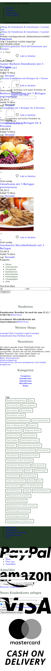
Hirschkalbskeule (14, 471)
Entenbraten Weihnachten (18, 420)
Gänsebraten (11, 267)
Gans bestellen (29, 435)
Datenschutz (11, 530)
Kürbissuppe (40, 471)
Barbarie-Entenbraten (16, 400)
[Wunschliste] (1, 81)
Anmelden (28, 584)
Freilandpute (11, 276)
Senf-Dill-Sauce (13, 491)
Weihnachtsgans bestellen (18, 511)
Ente (31, 400)
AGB (8, 537)
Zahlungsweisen (13, 535)
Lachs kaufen (12, 476)
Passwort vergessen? (10, 587)
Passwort (5, 581)
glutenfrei (11, 446)
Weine (8, 264)
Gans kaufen (12, 440)
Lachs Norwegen (29, 476)
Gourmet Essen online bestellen (20, 451)
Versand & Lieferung (15, 532)
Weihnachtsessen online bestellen (21, 506)
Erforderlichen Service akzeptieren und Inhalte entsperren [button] (23, 363)
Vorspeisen (10, 269)
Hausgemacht (38, 466)
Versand (9, 8)
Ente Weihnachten (41, 420)
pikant (31, 481)
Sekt (7, 281)
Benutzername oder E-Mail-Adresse (18, 575)
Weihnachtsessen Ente (16, 501)
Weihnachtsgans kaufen (17, 516)
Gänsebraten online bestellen (19, 461)
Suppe (27, 491)
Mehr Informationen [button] (9, 358)
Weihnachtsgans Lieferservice (20, 521)
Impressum (10, 527)
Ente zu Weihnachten (16, 425)
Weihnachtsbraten (41, 491)
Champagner (11, 279)
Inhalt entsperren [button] (8, 360)
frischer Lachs (13, 435)
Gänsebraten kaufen (29, 456)
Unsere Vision (12, 15)
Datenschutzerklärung (26, 607)
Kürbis (28, 471)
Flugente (33, 425)
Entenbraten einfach (15, 415)
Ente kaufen (12, 410)
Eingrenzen (5, 292)
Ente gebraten (29, 405)
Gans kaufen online (29, 440)
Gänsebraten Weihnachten (18, 466)
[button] (6, 39)
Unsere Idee (11, 13)
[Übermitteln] (12, 100)
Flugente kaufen (14, 430)
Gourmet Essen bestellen (30, 446)
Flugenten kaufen (32, 430)
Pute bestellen (13, 486)
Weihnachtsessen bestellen (18, 496)
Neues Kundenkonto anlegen (11, 612)
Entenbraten (11, 272)
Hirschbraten (11, 274)
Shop (7, 52)
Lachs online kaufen (15, 481)
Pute (40, 481)
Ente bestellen (13, 405)
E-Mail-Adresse (8, 598)
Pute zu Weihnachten (32, 486)
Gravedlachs (43, 451)
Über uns (9, 10)
